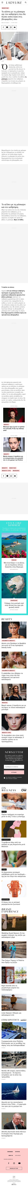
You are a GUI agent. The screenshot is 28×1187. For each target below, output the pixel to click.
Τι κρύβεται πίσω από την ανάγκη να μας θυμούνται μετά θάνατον (13, 844)
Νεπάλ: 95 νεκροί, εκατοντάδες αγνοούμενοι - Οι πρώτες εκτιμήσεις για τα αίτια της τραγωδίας (14, 1073)
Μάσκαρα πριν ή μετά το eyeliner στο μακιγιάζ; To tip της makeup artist (13, 428)
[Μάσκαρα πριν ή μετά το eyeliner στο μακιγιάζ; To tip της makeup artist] (14, 415)
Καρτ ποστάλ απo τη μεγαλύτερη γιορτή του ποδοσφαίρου (10, 987)
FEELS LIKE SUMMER (14, 524)
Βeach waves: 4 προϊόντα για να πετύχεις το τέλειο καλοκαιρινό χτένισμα (14, 707)
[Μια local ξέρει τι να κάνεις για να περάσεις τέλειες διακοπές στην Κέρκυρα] (14, 545)
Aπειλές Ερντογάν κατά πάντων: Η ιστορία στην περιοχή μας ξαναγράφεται (14, 1133)
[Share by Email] (15, 27)
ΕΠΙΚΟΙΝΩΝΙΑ (10, 1151)
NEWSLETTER (14, 1168)
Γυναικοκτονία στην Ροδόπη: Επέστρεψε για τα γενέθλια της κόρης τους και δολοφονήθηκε (13, 1043)
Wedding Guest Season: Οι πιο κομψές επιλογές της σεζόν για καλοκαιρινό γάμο (13, 935)
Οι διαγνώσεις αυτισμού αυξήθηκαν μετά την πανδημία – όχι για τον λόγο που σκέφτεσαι (14, 874)
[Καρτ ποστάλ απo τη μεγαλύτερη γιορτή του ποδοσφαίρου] (14, 975)
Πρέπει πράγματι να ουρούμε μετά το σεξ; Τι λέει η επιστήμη (13, 815)
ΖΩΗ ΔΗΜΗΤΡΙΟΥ (14, 569)
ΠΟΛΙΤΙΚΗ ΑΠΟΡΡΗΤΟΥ (8, 1159)
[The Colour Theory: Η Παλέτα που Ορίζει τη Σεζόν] (14, 949)
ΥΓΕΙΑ (4, 811)
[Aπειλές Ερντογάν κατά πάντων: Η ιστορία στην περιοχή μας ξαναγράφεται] (14, 1121)
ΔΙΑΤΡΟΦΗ (5, 899)
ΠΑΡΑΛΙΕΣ (14, 600)
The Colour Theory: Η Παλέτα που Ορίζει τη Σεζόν (13, 961)
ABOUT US (11, 1155)
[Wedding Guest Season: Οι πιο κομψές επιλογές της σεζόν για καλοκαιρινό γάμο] (14, 922)
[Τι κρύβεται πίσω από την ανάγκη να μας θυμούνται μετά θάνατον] (14, 829)
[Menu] (2, 2)
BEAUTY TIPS (6, 470)
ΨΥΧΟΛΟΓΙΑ (6, 839)
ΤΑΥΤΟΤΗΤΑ (17, 1151)
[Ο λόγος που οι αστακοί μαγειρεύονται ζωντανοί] (14, 889)
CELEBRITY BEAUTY (8, 640)
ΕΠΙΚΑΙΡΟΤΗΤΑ (10, 1020)
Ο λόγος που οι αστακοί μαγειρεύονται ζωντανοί (11, 903)
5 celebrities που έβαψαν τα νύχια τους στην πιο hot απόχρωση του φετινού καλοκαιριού (12, 676)
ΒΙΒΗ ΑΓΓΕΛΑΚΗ (5, 22)
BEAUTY (6, 424)
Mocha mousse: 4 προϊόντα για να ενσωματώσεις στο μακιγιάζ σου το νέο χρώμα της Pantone (13, 458)
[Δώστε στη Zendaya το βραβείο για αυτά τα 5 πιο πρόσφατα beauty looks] (14, 630)
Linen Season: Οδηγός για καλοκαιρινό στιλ (11, 1014)
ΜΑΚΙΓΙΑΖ (5, 8)
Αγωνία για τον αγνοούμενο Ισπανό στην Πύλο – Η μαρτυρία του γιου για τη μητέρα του (14, 1104)
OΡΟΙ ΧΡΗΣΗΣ (18, 1155)
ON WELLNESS (9, 789)
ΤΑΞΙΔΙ (14, 560)
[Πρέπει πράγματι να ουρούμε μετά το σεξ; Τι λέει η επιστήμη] (14, 801)
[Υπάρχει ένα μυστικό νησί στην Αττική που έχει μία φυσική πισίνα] (14, 585)
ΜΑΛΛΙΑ (4, 702)
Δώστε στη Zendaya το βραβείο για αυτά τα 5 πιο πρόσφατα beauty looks (14, 645)
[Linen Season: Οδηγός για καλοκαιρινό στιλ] (14, 1002)
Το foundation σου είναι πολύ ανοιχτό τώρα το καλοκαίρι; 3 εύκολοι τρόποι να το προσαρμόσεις (13, 738)
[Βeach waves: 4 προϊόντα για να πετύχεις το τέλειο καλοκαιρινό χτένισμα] (14, 692)
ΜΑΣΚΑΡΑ (16, 470)
